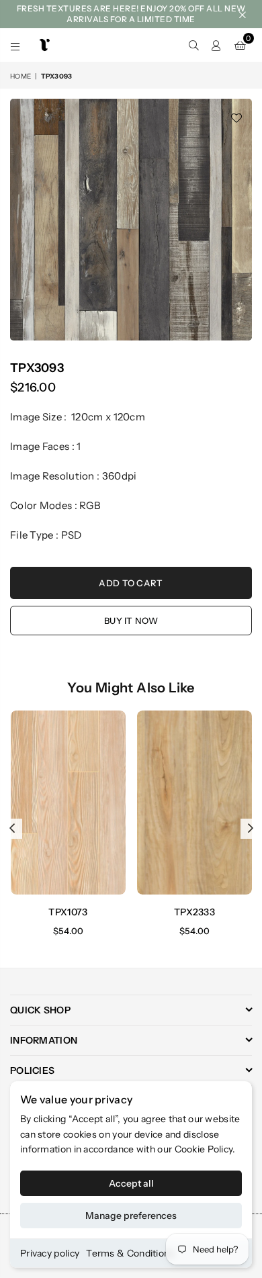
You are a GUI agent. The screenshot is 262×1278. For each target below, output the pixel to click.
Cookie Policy (204, 1149)
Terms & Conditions (130, 1253)
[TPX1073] (68, 803)
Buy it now (131, 620)
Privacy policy (49, 1253)
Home (20, 76)
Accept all (131, 1183)
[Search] (193, 45)
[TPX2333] (194, 803)
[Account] (216, 45)
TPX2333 (194, 912)
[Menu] (15, 45)
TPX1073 (67, 912)
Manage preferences (131, 1215)
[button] (240, 45)
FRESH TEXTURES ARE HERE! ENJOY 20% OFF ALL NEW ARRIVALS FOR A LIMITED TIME (131, 13)
